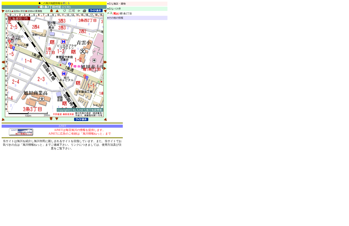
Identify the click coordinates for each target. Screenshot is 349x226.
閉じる (66, 3)
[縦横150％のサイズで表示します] (95, 10)
